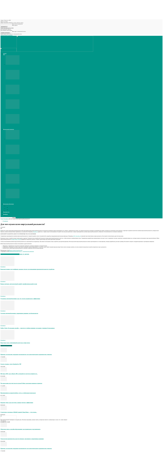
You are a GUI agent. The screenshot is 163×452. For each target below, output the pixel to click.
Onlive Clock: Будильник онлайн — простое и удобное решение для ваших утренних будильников (28, 328)
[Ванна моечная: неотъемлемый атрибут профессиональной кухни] (7, 280)
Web (4, 54)
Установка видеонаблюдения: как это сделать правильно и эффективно (20, 298)
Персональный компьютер (8, 129)
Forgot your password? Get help (7, 27)
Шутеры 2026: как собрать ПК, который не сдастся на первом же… (24, 97)
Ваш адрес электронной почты (19, 31)
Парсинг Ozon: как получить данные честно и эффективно (17, 402)
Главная (4, 53)
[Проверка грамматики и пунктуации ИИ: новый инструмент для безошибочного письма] (12, 197)
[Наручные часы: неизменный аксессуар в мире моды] (7, 339)
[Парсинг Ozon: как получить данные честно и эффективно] (4, 400)
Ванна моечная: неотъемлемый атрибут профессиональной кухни (19, 284)
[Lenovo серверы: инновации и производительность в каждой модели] (12, 139)
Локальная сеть (6, 212)
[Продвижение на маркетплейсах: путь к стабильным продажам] (4, 390)
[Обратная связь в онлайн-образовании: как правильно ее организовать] (4, 426)
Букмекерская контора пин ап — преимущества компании (21, 251)
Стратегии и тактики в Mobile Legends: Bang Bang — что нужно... (19, 412)
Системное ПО (9, 208)
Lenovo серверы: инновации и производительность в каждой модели (25, 142)
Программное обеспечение (8, 204)
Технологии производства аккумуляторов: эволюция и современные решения (22, 438)
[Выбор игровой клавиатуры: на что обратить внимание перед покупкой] (12, 153)
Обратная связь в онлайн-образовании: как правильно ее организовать (20, 429)
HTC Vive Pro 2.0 (77, 236)
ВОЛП (7, 213)
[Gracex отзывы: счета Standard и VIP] (12, 79)
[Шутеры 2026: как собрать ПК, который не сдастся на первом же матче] (12, 93)
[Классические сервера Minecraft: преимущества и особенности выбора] (12, 123)
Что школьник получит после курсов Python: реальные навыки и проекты (26, 112)
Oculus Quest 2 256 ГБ (16, 239)
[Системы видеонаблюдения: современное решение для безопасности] (7, 309)
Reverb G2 (35, 231)
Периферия (5, 214)
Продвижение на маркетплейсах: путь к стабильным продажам (18, 393)
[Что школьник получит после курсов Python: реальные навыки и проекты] (12, 108)
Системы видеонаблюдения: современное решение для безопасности (19, 313)
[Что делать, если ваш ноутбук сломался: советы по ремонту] (12, 168)
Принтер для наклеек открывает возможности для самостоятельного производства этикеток (31, 68)
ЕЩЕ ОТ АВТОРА (24, 254)
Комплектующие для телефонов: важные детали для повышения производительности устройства (27, 269)
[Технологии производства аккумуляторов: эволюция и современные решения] (4, 436)
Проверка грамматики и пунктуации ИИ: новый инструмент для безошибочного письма (30, 201)
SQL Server (10, 209)
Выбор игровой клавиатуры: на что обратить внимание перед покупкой (26, 157)
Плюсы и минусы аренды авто (15, 250)
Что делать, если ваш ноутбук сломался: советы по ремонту (22, 172)
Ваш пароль (14, 25)
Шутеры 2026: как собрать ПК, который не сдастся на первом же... (19, 373)
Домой (2, 218)
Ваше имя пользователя (17, 24)
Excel (9, 207)
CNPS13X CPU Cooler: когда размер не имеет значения (21, 186)
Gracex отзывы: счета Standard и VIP (16, 82)
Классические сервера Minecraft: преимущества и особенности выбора (25, 126)
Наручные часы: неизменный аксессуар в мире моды (15, 342)
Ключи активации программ (12, 205)
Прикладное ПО (9, 206)
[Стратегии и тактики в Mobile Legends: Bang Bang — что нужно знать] (4, 409)
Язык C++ (8, 210)
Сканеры (7, 215)
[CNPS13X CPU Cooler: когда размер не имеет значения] (12, 183)
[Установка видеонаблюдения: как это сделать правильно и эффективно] (7, 295)
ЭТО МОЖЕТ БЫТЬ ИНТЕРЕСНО (10, 254)
